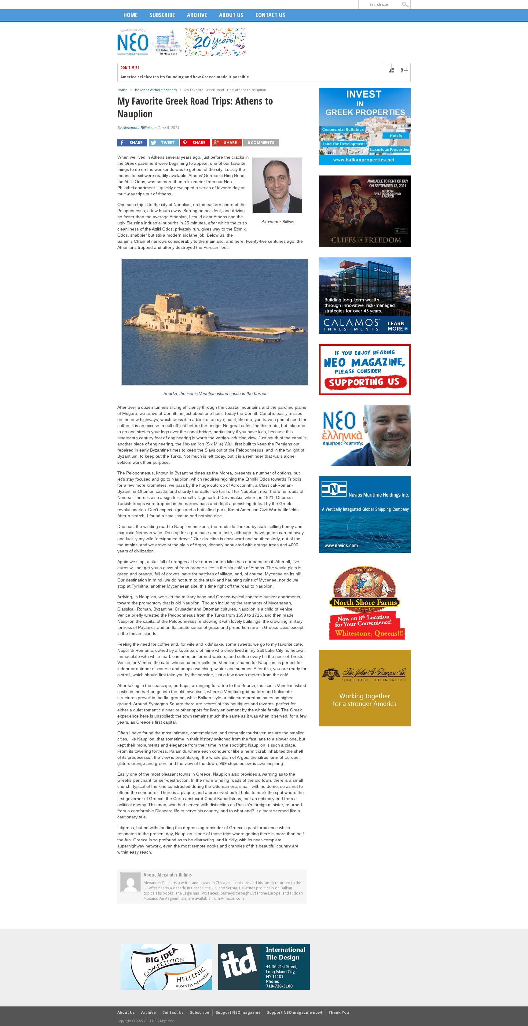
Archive (197, 15)
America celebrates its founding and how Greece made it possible (184, 77)
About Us (231, 15)
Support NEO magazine (238, 1012)
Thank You (338, 1012)
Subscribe (162, 15)
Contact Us (270, 15)
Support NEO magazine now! (294, 1012)
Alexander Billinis (137, 128)
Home (130, 15)
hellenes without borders (156, 89)
